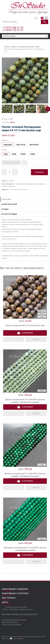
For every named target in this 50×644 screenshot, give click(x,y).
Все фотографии (9, 214)
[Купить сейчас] (11, 162)
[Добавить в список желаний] (24, 162)
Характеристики (9, 204)
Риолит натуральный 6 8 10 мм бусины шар (25, 325)
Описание (6, 199)
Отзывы (5, 209)
